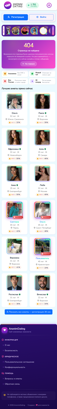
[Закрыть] (51, 170)
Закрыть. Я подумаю (28, 238)
